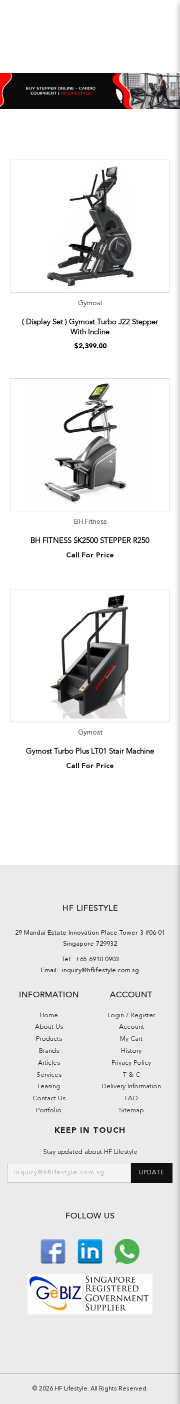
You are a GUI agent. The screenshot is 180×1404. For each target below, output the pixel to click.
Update (151, 1173)
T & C (131, 1075)
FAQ (131, 1098)
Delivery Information (131, 1086)
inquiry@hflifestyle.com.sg (98, 970)
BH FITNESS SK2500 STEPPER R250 (90, 540)
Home (49, 1015)
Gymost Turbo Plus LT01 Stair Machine (90, 751)
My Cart (131, 1039)
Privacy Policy (131, 1063)
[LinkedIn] (91, 1250)
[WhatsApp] (127, 1250)
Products (49, 1039)
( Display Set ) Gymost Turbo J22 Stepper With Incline (90, 327)
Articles (49, 1063)
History (131, 1051)
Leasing (49, 1086)
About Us (49, 1027)
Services (49, 1075)
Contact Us (49, 1098)
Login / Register (131, 1015)
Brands (49, 1051)
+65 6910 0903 (95, 959)
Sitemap (131, 1110)
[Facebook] (54, 1250)
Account (131, 1027)
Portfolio (49, 1110)
